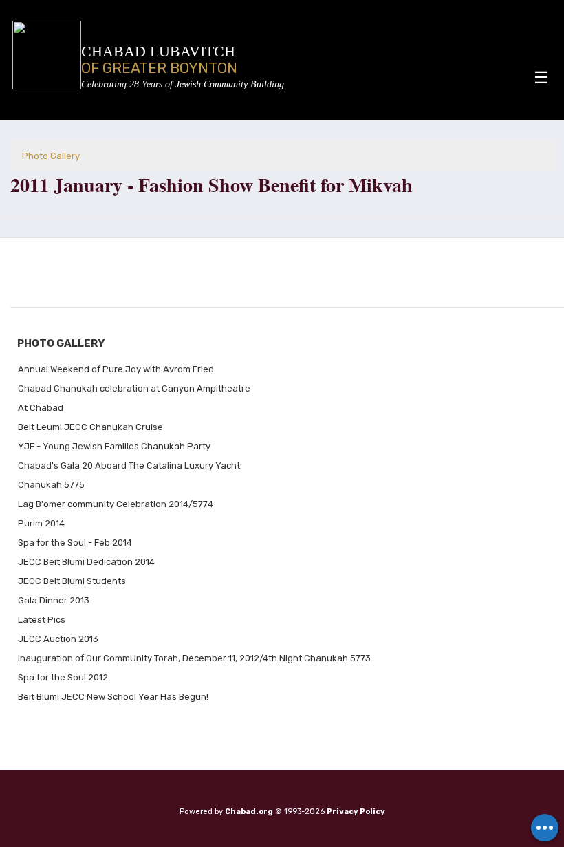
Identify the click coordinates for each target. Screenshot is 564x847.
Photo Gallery (51, 156)
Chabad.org (249, 811)
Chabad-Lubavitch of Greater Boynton (182, 84)
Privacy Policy (356, 811)
